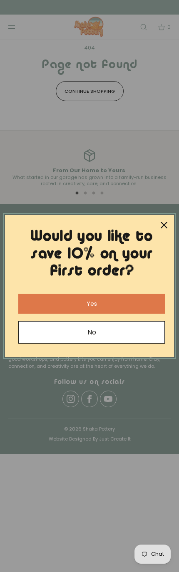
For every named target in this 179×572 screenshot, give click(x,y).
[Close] (164, 225)
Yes (92, 304)
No (91, 332)
